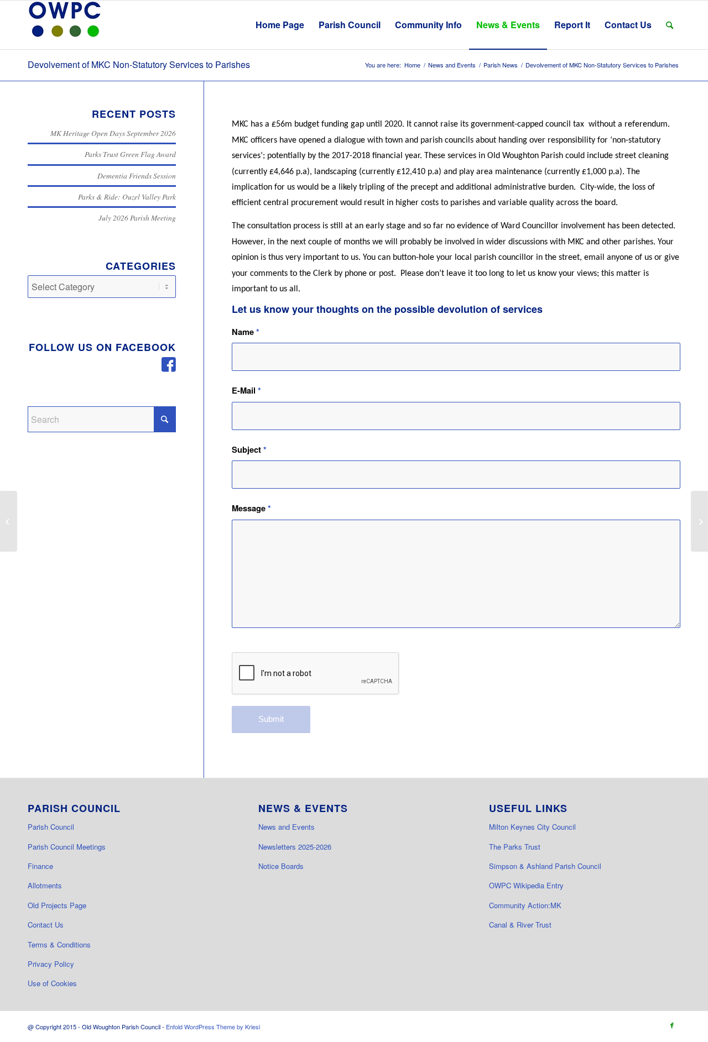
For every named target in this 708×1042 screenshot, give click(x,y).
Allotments (45, 885)
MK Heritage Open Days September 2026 (113, 133)
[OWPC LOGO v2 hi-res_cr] (65, 25)
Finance (40, 866)
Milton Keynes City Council (532, 826)
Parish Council (51, 826)
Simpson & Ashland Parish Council (545, 866)
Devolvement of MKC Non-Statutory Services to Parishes (139, 64)
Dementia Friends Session (136, 175)
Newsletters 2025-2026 (294, 846)
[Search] (669, 25)
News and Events (286, 826)
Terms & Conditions (59, 944)
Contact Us (46, 924)
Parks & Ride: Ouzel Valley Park (127, 196)
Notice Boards (281, 866)
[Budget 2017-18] (8, 521)
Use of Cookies (52, 983)
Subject (249, 449)
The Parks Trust (514, 846)
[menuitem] (279, 25)
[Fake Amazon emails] (699, 521)
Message (251, 508)
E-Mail (246, 390)
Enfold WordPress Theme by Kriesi (213, 1026)
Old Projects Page (57, 905)
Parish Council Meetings (67, 846)
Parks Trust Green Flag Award (130, 154)
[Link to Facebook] (672, 1025)
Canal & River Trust (520, 924)
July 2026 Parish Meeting (137, 217)
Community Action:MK (525, 905)
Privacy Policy (51, 964)
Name (245, 332)
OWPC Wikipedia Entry (526, 885)
